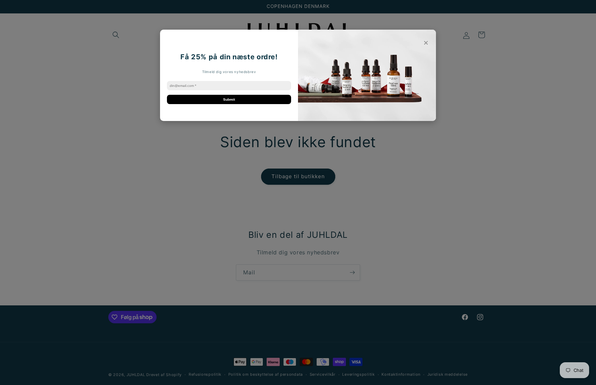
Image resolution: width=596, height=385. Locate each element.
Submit (229, 99)
